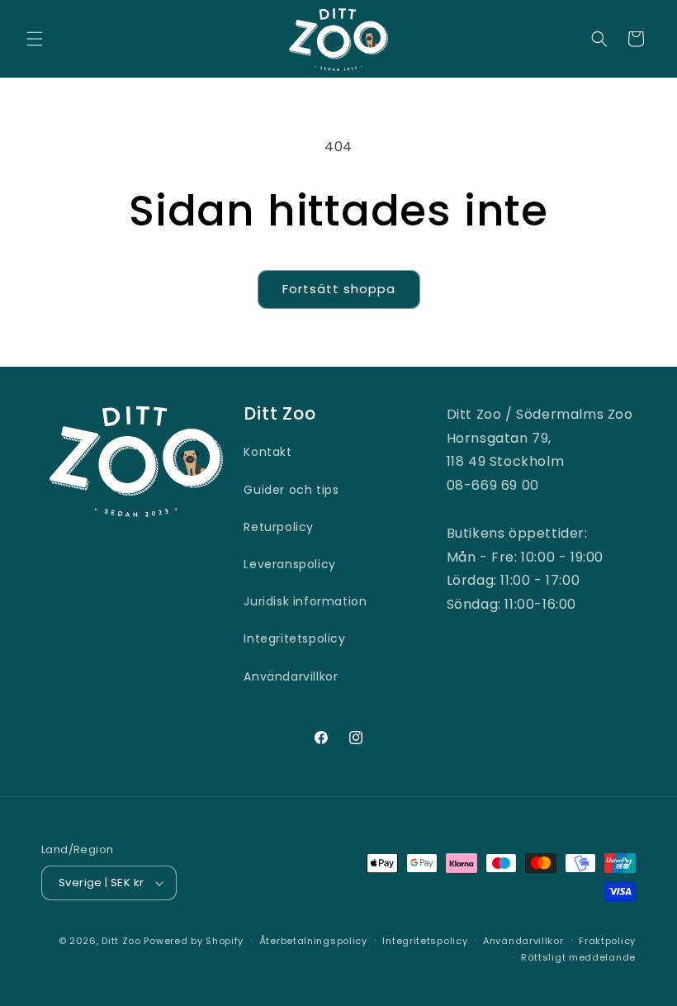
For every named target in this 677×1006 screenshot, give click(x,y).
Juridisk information (305, 601)
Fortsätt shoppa (338, 288)
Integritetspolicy (294, 638)
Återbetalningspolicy (313, 940)
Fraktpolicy (607, 940)
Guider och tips (291, 490)
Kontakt (267, 452)
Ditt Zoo (121, 940)
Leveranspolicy (289, 564)
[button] (35, 39)
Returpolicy (279, 527)
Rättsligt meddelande (578, 957)
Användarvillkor (291, 676)
